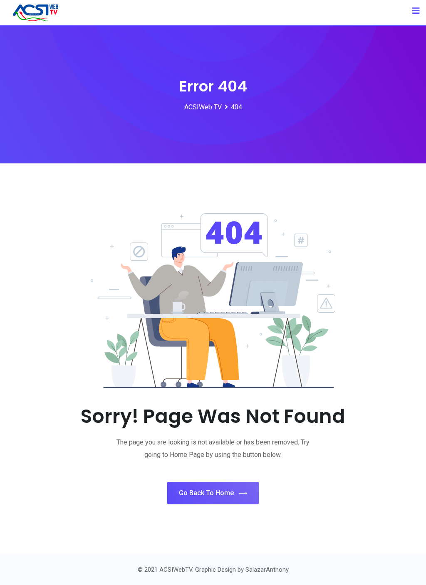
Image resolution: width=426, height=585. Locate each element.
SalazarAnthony (267, 569)
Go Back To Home (206, 493)
